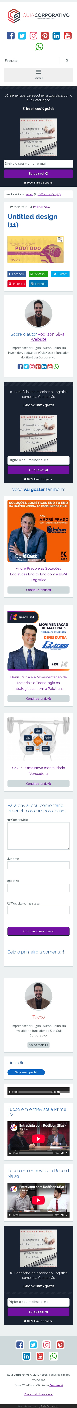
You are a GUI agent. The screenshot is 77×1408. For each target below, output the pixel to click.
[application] (38, 1091)
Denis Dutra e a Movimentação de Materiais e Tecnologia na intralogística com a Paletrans (38, 683)
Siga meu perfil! (26, 1072)
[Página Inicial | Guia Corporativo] (38, 16)
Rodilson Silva (41, 207)
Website (39, 339)
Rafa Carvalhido (49, 1406)
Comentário (19, 820)
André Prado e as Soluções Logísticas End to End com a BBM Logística (38, 574)
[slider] (65, 1092)
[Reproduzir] (9, 1091)
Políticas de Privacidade (38, 1394)
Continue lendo (37, 590)
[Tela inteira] (67, 1153)
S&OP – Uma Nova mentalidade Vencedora (38, 771)
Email (14, 881)
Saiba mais (37, 1045)
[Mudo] (58, 1091)
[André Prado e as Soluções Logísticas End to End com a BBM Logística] (38, 530)
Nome (14, 859)
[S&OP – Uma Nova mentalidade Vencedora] (38, 739)
